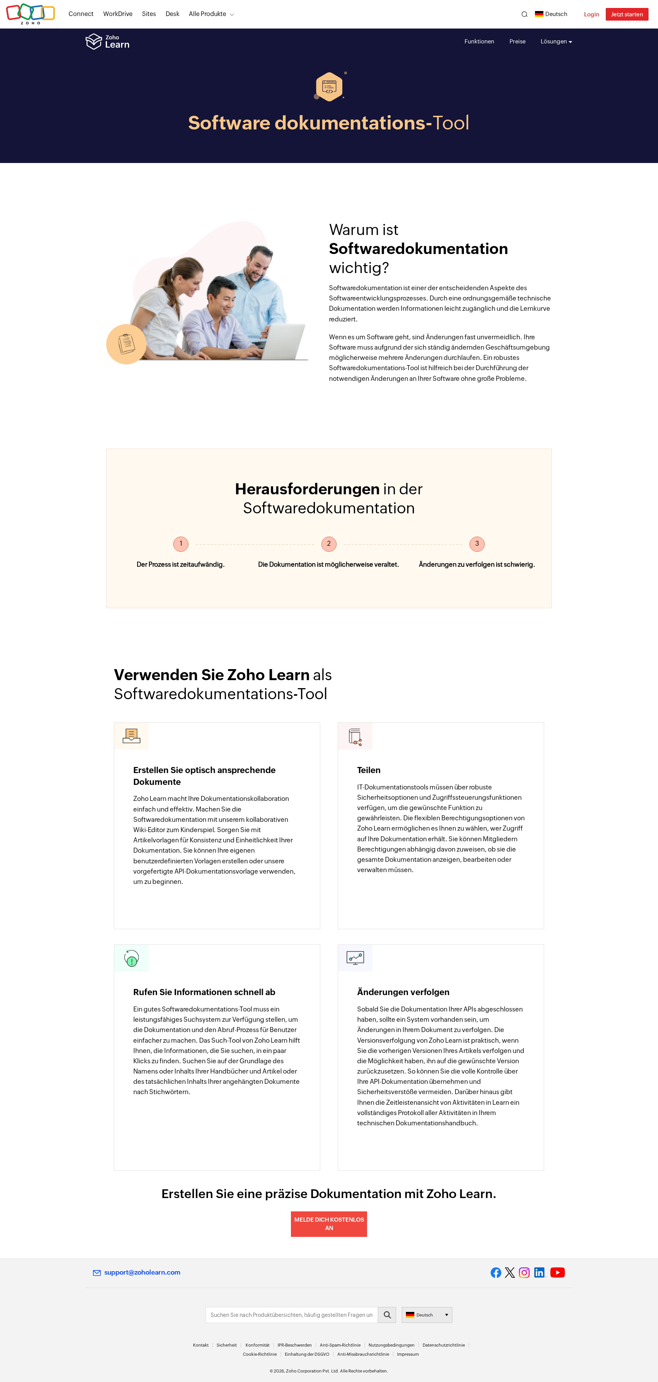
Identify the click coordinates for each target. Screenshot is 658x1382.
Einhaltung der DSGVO (307, 1354)
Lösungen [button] (554, 41)
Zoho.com (30, 14)
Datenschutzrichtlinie (444, 1345)
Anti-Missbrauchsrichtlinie (363, 1354)
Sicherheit (227, 1345)
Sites (149, 14)
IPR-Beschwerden (295, 1345)
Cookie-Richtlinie (260, 1354)
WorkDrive (118, 14)
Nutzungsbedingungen (392, 1345)
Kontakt (201, 1345)
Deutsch (556, 14)
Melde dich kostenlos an (329, 1224)
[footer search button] (387, 1315)
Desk (172, 14)
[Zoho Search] (524, 14)
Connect (81, 14)
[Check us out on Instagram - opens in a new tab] (524, 1272)
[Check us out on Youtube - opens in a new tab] (557, 1272)
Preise (517, 41)
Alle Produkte (207, 14)
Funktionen (479, 41)
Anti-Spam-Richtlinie (340, 1345)
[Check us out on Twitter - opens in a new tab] (510, 1272)
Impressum (408, 1354)
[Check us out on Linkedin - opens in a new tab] (540, 1272)
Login (591, 14)
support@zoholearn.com (142, 1272)
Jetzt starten (627, 14)
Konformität (258, 1345)
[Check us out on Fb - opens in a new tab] (495, 1272)
